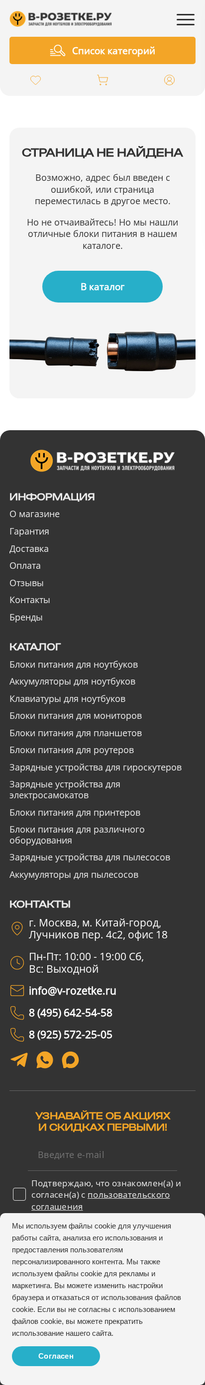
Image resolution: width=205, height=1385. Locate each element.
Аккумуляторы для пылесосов (73, 874)
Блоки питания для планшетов (75, 733)
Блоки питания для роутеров (71, 750)
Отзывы (26, 583)
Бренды (26, 617)
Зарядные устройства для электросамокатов (64, 789)
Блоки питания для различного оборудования (77, 834)
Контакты (29, 600)
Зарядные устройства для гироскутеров (95, 767)
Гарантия (29, 531)
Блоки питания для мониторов (75, 715)
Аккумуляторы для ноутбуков (72, 681)
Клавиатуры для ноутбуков (67, 698)
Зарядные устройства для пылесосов (89, 857)
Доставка (29, 548)
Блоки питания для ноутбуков (73, 664)
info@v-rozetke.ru (72, 991)
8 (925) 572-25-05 (70, 1034)
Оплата (25, 565)
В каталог (102, 286)
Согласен (56, 1356)
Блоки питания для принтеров (74, 812)
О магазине (34, 514)
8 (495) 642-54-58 (70, 1012)
